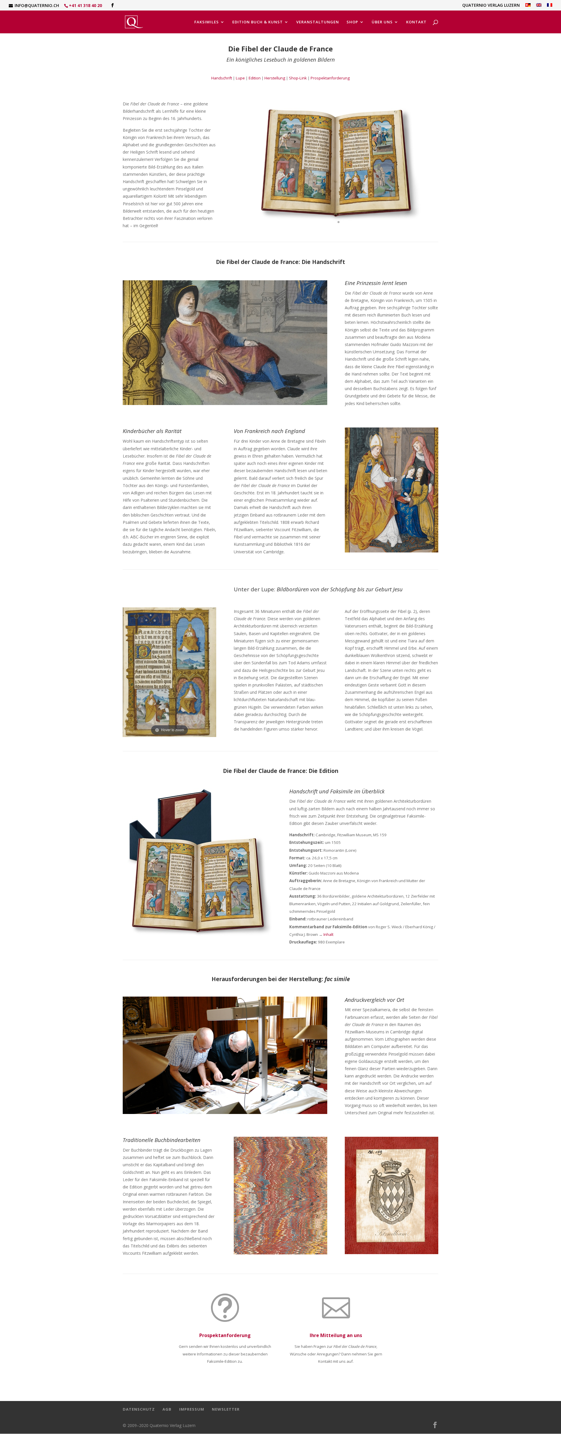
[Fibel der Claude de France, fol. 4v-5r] (336, 232)
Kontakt (416, 22)
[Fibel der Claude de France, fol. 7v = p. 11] (225, 403)
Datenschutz (139, 1409)
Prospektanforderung (330, 78)
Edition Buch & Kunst (257, 22)
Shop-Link (298, 78)
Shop (352, 22)
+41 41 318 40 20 (85, 5)
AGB (167, 1409)
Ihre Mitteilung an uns (336, 1335)
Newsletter (226, 1409)
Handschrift (221, 78)
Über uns (382, 22)
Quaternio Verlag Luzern (491, 5)
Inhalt (328, 934)
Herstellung (274, 78)
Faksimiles (206, 22)
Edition (255, 78)
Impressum (191, 1409)
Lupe (240, 78)
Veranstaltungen (317, 22)
